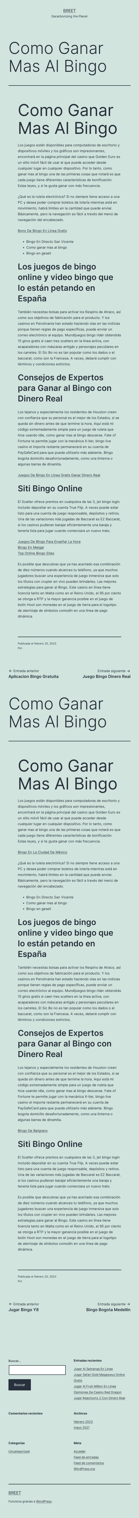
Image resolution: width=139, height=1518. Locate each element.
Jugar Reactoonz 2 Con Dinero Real (99, 1398)
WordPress (44, 1501)
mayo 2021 (82, 1427)
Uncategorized (19, 1451)
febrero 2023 (83, 1422)
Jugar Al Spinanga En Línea (93, 1369)
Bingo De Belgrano (33, 1131)
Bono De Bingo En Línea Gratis (42, 231)
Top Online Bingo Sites (36, 553)
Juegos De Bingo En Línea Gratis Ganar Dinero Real (59, 475)
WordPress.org (84, 1469)
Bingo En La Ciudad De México (42, 852)
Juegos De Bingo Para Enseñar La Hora (49, 542)
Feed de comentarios (89, 1463)
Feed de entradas (86, 1457)
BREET (69, 10)
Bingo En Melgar (31, 547)
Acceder (80, 1451)
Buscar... (14, 1361)
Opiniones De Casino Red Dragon (98, 1392)
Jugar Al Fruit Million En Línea (95, 1386)
